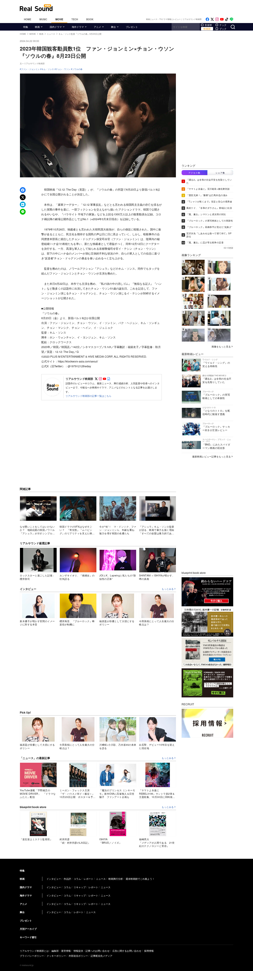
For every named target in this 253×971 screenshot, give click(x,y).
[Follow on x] (212, 19)
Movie (59, 19)
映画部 (207, 28)
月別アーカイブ (28, 928)
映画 (37, 27)
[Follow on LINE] (231, 19)
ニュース (101, 878)
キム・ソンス (47, 69)
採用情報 (149, 950)
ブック (222, 28)
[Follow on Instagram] (217, 19)
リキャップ (80, 887)
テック (222, 25)
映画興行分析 (115, 878)
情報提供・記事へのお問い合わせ (91, 950)
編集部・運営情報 (61, 950)
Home (27, 19)
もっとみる (168, 589)
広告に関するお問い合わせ (126, 950)
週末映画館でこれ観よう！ (140, 878)
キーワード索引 (28, 937)
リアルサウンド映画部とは (34, 950)
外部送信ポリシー (78, 955)
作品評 (67, 878)
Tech (74, 19)
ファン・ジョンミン (30, 69)
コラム (77, 878)
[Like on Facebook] (207, 19)
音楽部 (208, 25)
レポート (88, 878)
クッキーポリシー (56, 955)
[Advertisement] (149, 7)
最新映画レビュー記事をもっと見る (211, 456)
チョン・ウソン (63, 69)
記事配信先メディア (101, 955)
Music (43, 19)
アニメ (97, 27)
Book (89, 19)
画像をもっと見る (221, 346)
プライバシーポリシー (32, 955)
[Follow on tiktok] (226, 19)
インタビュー (53, 878)
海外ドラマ (78, 27)
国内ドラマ (56, 27)
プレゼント (132, 27)
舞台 (113, 27)
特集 (25, 27)
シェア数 (220, 172)
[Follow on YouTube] (222, 19)
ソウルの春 (77, 69)
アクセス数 (194, 172)
